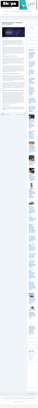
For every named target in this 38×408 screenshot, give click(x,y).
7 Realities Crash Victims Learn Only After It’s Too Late (32, 72)
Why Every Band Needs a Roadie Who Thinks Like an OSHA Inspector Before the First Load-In (32, 286)
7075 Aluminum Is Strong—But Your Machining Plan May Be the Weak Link (32, 238)
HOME (5, 398)
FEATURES (8, 398)
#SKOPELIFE (17, 398)
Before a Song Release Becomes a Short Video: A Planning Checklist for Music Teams (32, 135)
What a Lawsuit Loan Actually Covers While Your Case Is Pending (32, 64)
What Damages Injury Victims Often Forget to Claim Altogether (32, 109)
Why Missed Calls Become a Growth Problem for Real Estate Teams (32, 315)
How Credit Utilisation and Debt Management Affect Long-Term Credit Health (32, 124)
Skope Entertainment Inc (6, 7)
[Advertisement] (33, 374)
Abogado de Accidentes (32, 393)
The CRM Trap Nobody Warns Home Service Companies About (32, 301)
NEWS (11, 398)
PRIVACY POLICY (31, 398)
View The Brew (31, 359)
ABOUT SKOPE (27, 398)
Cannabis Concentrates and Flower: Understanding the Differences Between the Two (32, 210)
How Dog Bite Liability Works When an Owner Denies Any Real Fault (32, 101)
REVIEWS (13, 398)
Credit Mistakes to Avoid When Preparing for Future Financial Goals (32, 150)
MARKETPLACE (22, 398)
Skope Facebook (31, 355)
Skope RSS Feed (31, 356)
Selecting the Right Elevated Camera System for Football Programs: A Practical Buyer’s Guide (32, 330)
